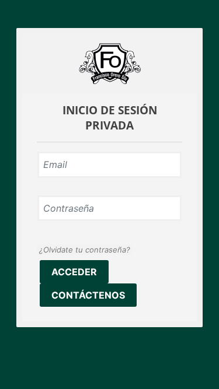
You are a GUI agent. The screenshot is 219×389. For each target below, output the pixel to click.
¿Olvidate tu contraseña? (84, 249)
